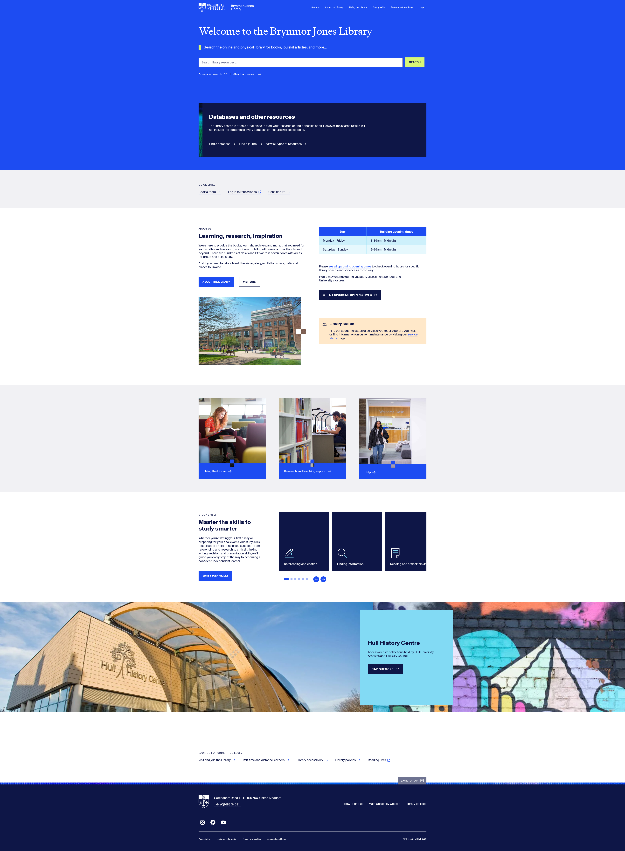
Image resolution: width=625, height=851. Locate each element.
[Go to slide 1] (286, 579)
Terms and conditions (276, 839)
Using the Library (358, 7)
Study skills (379, 7)
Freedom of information (226, 839)
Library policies (416, 804)
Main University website (384, 804)
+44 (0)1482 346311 (227, 804)
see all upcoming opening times (350, 266)
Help (421, 7)
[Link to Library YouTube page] (223, 822)
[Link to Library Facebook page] (213, 822)
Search (315, 7)
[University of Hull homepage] (226, 7)
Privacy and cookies (252, 839)
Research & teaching (402, 7)
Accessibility (204, 839)
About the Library (334, 7)
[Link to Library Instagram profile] (202, 822)
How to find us (353, 804)
